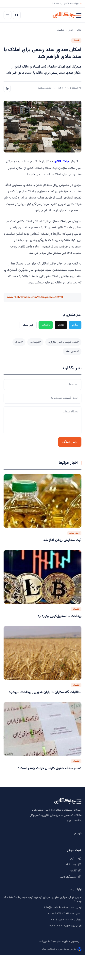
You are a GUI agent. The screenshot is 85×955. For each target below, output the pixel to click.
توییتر (61, 325)
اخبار (70, 30)
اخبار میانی (74, 533)
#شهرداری (35, 342)
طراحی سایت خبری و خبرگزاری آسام (59, 949)
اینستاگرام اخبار (68, 877)
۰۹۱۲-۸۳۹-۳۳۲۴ (62, 920)
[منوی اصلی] (7, 15)
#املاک (19, 342)
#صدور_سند (72, 351)
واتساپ (46, 325)
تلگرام (75, 325)
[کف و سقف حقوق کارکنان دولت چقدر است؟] (42, 729)
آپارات (73, 871)
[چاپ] (7, 88)
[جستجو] (17, 15)
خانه (79, 30)
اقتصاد (76, 40)
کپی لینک (28, 325)
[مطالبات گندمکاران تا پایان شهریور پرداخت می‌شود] (42, 653)
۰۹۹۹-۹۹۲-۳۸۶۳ (59, 926)
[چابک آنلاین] (67, 15)
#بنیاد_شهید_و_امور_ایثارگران (63, 342)
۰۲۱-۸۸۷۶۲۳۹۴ (58, 914)
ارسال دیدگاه (69, 442)
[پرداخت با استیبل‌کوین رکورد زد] (42, 577)
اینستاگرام (71, 865)
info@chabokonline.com (59, 907)
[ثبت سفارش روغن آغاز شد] (42, 501)
